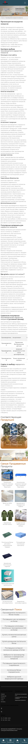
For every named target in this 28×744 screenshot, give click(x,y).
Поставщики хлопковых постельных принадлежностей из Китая (14, 628)
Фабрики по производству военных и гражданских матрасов (14, 657)
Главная (3, 17)
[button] (24, 435)
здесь (10, 290)
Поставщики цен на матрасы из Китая (14, 620)
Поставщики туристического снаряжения (14, 664)
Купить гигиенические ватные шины (14, 635)
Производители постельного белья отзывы (14, 614)
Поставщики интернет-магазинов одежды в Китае (14, 649)
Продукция (10, 741)
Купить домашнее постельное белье (14, 642)
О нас (17, 741)
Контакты (24, 741)
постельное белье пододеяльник (14, 671)
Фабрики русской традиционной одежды (14, 678)
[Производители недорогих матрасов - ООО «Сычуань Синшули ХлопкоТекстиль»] (5, 3)
